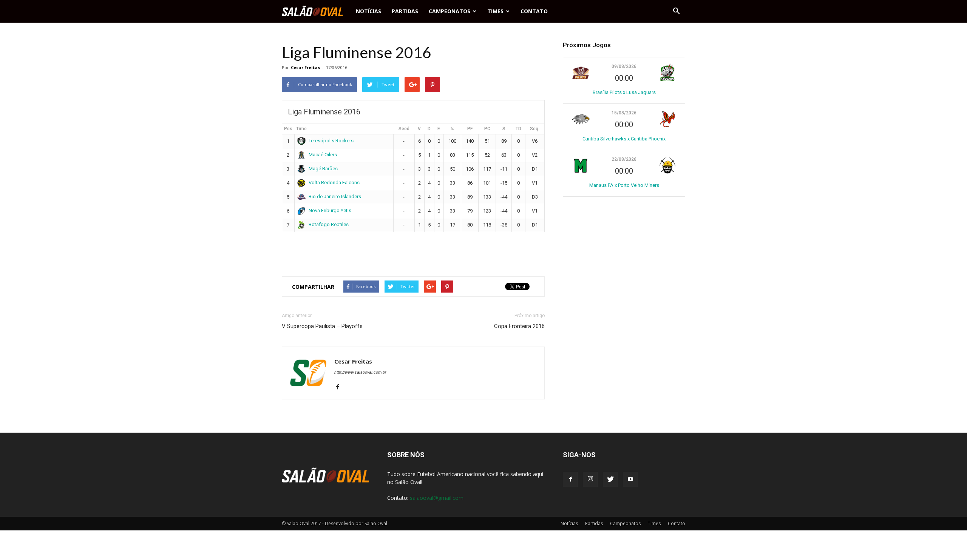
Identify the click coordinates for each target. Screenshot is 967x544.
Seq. (534, 128)
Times (495, 11)
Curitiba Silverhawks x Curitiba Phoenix (624, 139)
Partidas (405, 11)
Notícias (368, 11)
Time (301, 128)
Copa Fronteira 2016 (519, 326)
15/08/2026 (624, 113)
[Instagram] (590, 479)
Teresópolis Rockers (331, 140)
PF (470, 128)
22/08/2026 (624, 159)
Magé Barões (323, 168)
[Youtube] (630, 479)
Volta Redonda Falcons (334, 182)
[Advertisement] (413, 251)
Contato (534, 11)
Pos (288, 128)
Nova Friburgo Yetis (330, 210)
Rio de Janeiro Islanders (335, 196)
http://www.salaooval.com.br (360, 372)
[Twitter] (610, 479)
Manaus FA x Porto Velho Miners (624, 185)
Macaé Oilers (323, 154)
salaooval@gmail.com (436, 497)
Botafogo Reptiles (329, 224)
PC (487, 128)
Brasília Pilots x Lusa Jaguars (624, 92)
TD (518, 128)
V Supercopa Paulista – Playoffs (322, 326)
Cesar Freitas (305, 67)
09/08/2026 (624, 66)
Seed (404, 128)
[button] (676, 11)
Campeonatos (449, 11)
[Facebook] (340, 387)
